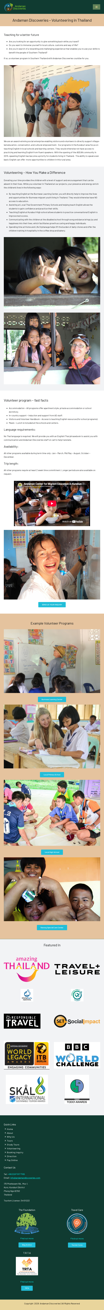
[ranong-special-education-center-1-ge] (52, 858)
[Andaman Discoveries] (15, 3)
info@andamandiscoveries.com (25, 1177)
